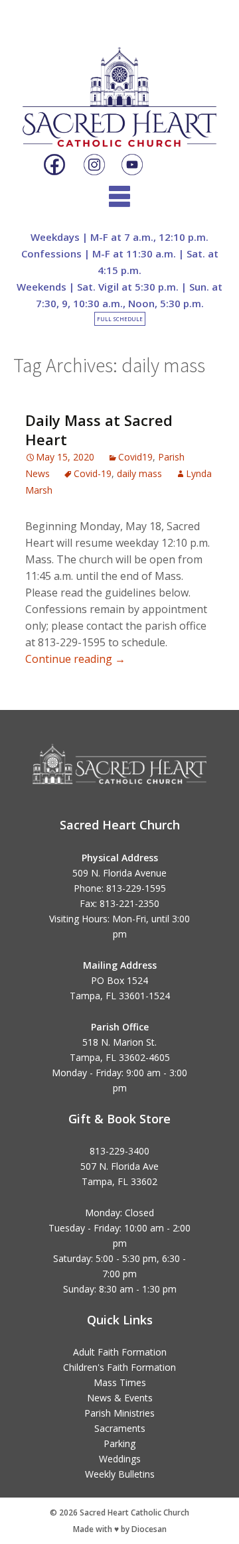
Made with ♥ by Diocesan (120, 1529)
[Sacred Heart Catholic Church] (119, 85)
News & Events (120, 1397)
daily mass (139, 473)
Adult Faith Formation (120, 1352)
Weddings (120, 1458)
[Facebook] (54, 165)
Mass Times (120, 1382)
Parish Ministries (119, 1413)
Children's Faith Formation (119, 1367)
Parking (119, 1443)
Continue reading (75, 659)
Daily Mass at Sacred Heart (99, 429)
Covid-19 (93, 473)
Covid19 (135, 457)
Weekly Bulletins (120, 1474)
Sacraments (119, 1428)
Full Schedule (120, 318)
